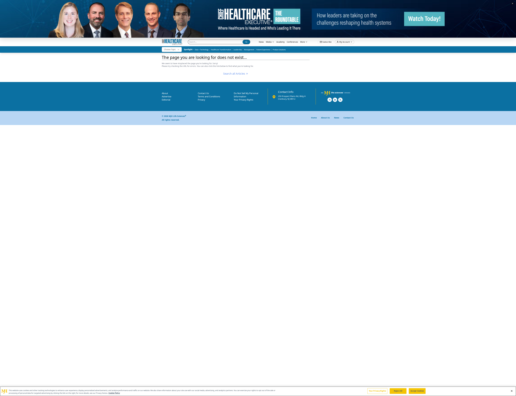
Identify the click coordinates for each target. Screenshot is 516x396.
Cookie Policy (114, 393)
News (261, 42)
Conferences (292, 42)
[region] (258, 391)
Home (314, 117)
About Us (325, 117)
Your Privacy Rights (243, 99)
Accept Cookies (417, 391)
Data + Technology (202, 50)
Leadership (237, 50)
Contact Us (203, 93)
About (165, 93)
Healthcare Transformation (221, 50)
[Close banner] (512, 3)
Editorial (166, 99)
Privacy (201, 99)
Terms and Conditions (209, 96)
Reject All (398, 391)
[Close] (512, 391)
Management (249, 50)
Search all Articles (234, 73)
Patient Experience (263, 50)
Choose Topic (170, 49)
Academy (280, 42)
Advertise (166, 96)
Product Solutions (279, 50)
